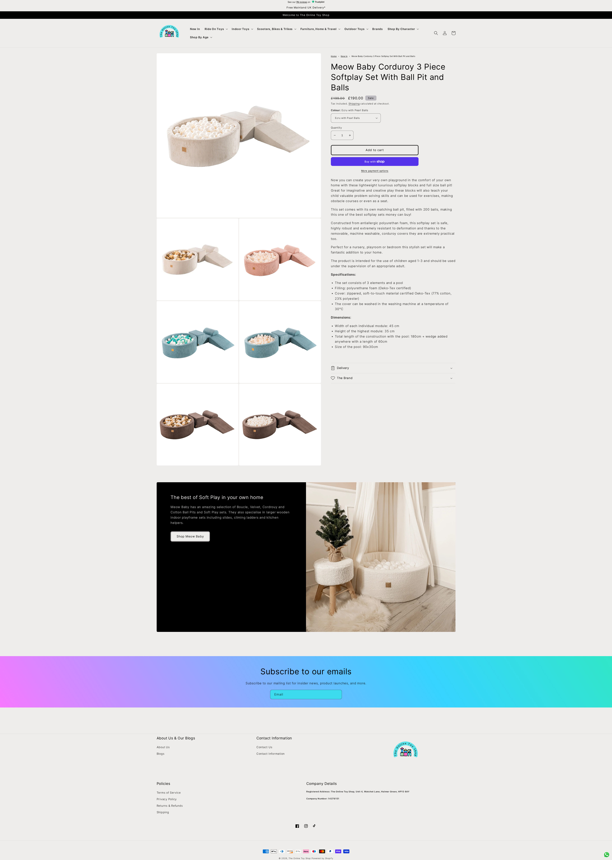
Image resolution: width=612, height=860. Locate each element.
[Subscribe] (337, 694)
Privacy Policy (167, 799)
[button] (215, 29)
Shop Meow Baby (190, 536)
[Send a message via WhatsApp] (606, 854)
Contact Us (264, 747)
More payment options (375, 170)
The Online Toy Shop (300, 858)
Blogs (160, 753)
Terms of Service (169, 792)
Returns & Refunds (170, 805)
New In (344, 56)
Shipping (354, 103)
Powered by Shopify (322, 858)
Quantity (336, 127)
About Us (163, 747)
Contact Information (270, 753)
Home (334, 56)
